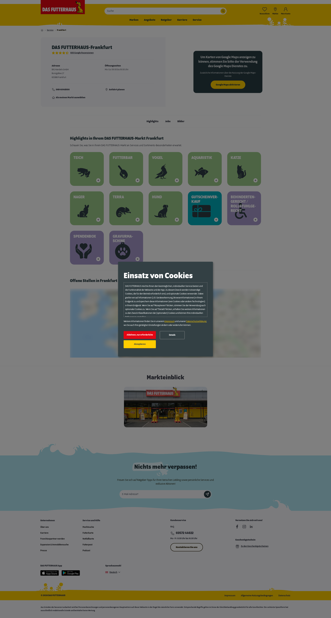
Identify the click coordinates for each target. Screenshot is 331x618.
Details (172, 335)
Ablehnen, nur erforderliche (140, 335)
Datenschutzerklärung (196, 321)
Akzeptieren (140, 344)
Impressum (169, 321)
